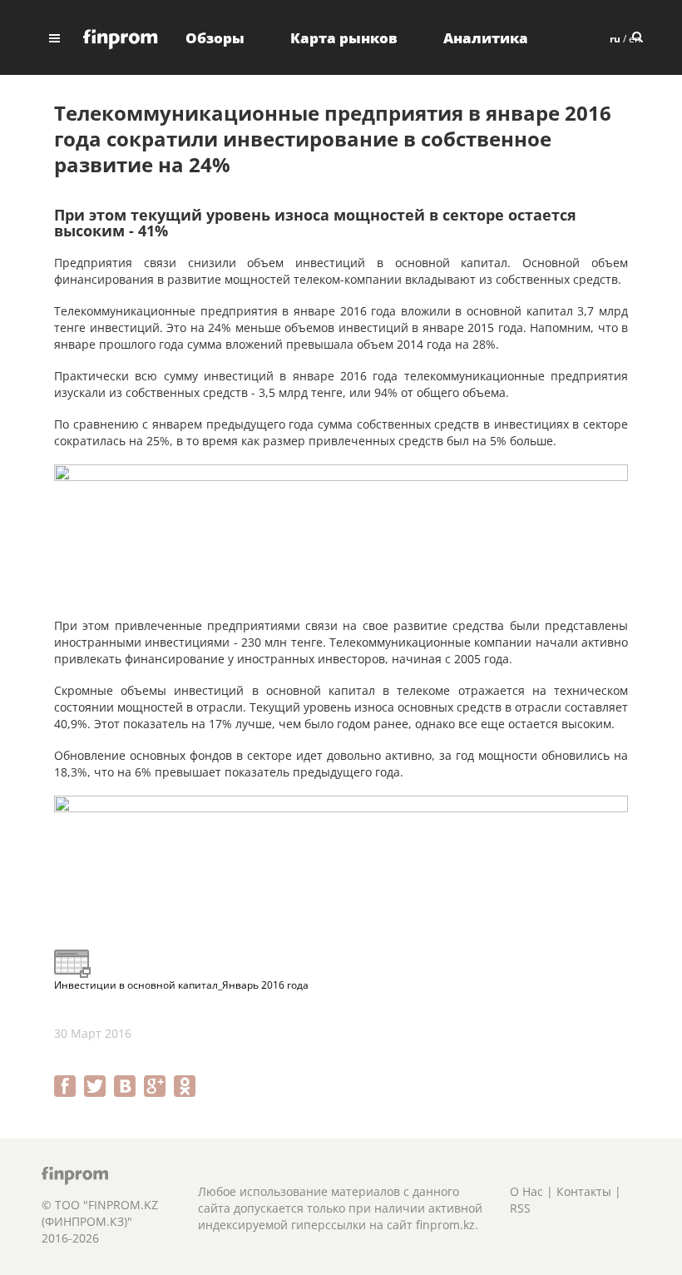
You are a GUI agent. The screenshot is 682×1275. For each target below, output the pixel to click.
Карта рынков (344, 37)
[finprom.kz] (120, 38)
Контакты (583, 1191)
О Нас (526, 1191)
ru (615, 39)
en (634, 39)
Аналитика (485, 37)
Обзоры (215, 37)
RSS (520, 1208)
